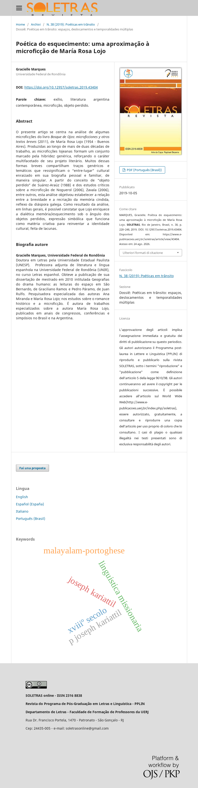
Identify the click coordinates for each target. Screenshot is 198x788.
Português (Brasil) (30, 518)
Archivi (36, 24)
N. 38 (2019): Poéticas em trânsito (71, 24)
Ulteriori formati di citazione (143, 253)
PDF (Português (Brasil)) (144, 170)
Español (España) (30, 504)
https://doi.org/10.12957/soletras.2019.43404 (61, 87)
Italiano (22, 511)
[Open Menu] (19, 8)
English (22, 497)
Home (20, 24)
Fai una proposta (32, 468)
